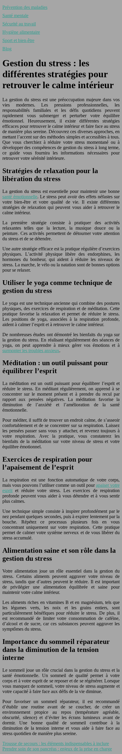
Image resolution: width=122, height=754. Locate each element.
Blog (7, 48)
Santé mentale (15, 15)
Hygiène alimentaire (21, 32)
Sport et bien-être (18, 40)
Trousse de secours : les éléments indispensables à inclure (55, 743)
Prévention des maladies (24, 7)
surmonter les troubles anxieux (30, 350)
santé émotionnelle (19, 196)
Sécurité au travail (19, 23)
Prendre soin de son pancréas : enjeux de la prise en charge (57, 748)
